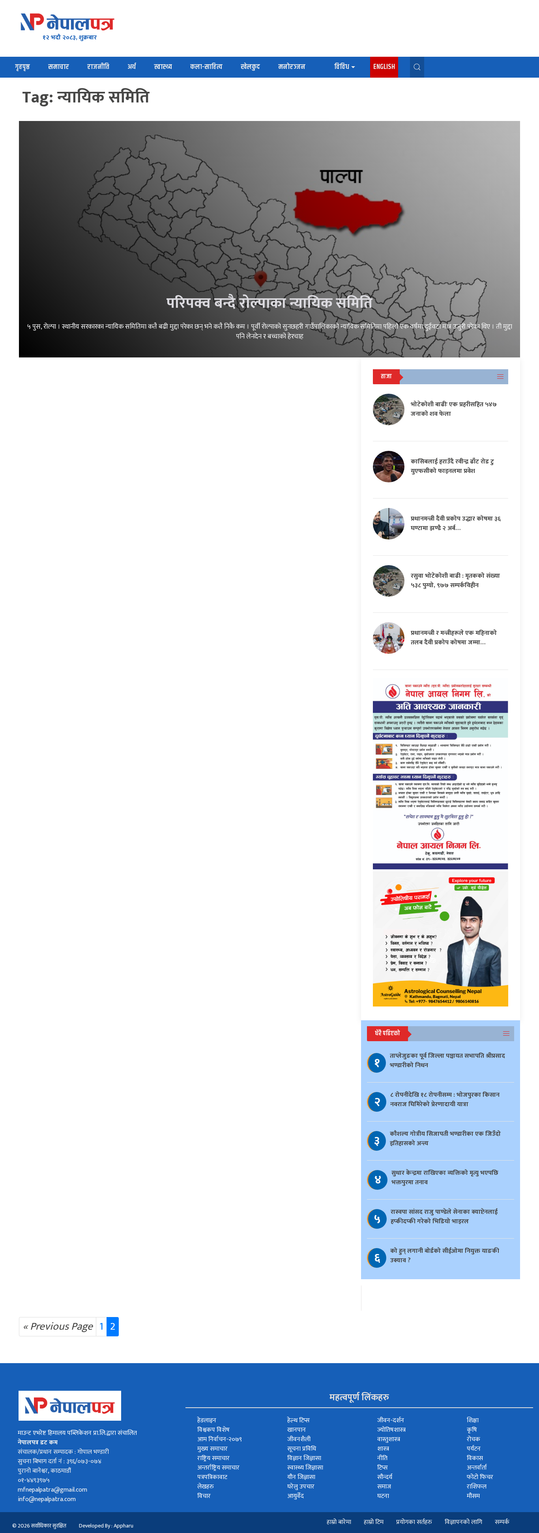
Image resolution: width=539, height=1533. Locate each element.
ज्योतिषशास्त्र (391, 1430)
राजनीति (98, 67)
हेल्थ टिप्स (298, 1420)
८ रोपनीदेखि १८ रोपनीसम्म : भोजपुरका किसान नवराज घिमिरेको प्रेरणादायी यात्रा (445, 1100)
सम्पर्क (502, 1522)
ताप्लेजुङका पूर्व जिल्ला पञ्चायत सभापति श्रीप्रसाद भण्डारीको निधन (447, 1061)
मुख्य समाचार (212, 1449)
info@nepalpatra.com (47, 1499)
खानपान (296, 1430)
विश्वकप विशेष (213, 1430)
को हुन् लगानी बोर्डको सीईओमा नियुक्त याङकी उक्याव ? (444, 1256)
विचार (204, 1496)
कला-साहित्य (206, 67)
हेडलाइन (206, 1420)
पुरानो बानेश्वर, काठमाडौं (44, 1471)
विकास (475, 1458)
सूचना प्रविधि (301, 1449)
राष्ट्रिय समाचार (213, 1458)
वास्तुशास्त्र (388, 1439)
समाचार (58, 67)
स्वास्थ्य (163, 67)
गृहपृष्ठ (22, 67)
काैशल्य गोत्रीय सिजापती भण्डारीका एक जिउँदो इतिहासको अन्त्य (445, 1139)
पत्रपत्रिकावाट (212, 1477)
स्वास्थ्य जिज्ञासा (305, 1467)
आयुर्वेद (295, 1496)
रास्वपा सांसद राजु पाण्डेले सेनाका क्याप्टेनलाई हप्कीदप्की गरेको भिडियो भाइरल (444, 1217)
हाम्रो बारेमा (339, 1522)
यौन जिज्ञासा (301, 1477)
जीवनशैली (299, 1439)
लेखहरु (205, 1486)
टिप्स (382, 1467)
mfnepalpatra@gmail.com (52, 1490)
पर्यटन (474, 1449)
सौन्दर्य (384, 1477)
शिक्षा (473, 1420)
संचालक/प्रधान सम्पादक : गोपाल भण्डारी (63, 1452)
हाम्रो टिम (374, 1522)
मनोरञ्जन (291, 67)
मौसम (473, 1496)
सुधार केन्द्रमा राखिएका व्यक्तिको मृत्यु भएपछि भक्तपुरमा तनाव (444, 1178)
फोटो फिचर (480, 1477)
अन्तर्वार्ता (477, 1467)
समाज (384, 1486)
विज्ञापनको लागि (463, 1522)
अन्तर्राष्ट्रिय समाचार (218, 1467)
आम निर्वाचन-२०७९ (219, 1439)
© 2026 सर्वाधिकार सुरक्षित (39, 1525)
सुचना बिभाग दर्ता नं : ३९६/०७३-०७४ (59, 1461)
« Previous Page (57, 1326)
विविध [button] (341, 67)
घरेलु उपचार (300, 1486)
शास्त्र (383, 1449)
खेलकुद (250, 67)
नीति (382, 1458)
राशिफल (477, 1486)
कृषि (472, 1430)
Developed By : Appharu (106, 1525)
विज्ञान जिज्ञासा (304, 1458)
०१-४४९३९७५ (34, 1480)
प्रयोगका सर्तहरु (414, 1522)
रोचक (473, 1439)
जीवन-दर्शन (390, 1420)
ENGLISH (384, 67)
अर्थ (131, 67)
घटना (383, 1496)
